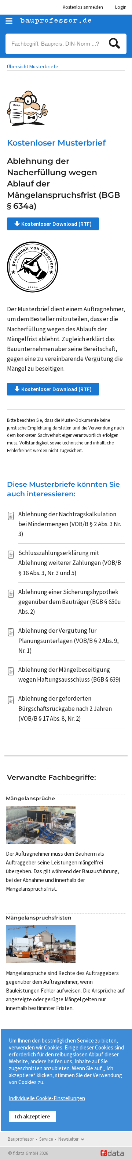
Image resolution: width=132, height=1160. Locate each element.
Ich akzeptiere (32, 1116)
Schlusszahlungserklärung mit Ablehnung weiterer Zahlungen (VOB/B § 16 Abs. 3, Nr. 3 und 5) (69, 563)
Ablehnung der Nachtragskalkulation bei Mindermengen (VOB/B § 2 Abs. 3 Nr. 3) (69, 524)
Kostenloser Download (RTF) (56, 223)
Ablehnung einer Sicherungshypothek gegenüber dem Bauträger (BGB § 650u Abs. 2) (69, 602)
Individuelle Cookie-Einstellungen (47, 1098)
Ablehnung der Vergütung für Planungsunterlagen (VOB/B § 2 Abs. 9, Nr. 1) (68, 640)
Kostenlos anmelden (83, 7)
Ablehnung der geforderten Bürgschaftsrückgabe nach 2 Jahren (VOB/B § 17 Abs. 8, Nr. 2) (65, 708)
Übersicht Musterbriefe (32, 66)
